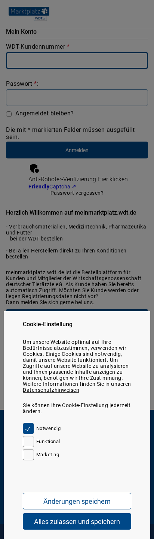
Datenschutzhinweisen (51, 390)
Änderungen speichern (77, 501)
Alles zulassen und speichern (77, 522)
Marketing (47, 454)
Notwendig (48, 428)
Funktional (48, 441)
